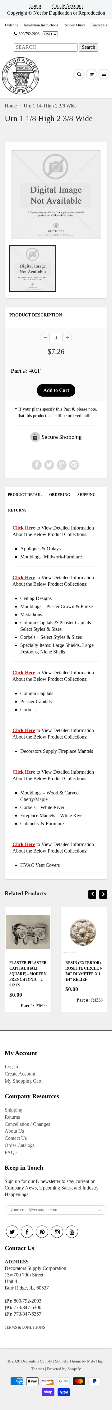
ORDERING (59, 495)
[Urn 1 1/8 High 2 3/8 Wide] (56, 194)
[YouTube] (72, 1232)
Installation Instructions (41, 25)
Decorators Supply (36, 1361)
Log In (11, 1066)
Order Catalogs (20, 1145)
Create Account (67, 5)
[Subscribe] (99, 1210)
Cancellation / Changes (27, 1124)
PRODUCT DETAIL (25, 495)
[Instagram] (57, 1232)
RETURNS (17, 510)
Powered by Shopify (64, 1369)
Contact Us (99, 25)
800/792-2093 (29, 34)
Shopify (61, 1361)
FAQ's (11, 1152)
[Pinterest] (42, 1232)
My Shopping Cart (23, 1081)
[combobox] (45, 47)
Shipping (13, 1109)
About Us (14, 1131)
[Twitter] (12, 1232)
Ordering (11, 25)
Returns (12, 1117)
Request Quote (74, 25)
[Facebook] (27, 1232)
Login (35, 5)
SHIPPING (86, 495)
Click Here (23, 577)
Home (11, 105)
